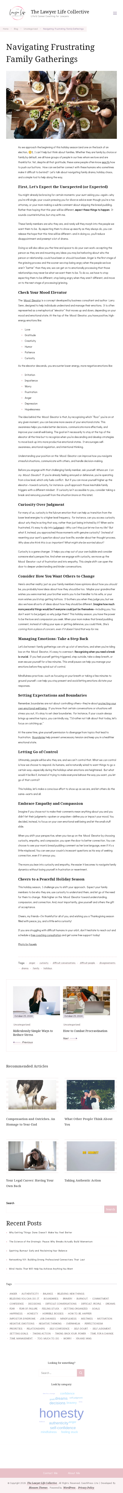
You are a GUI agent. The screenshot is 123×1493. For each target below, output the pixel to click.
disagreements (107, 962)
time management (21, 1338)
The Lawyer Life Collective (60, 12)
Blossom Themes (38, 1487)
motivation (104, 1318)
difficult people (87, 962)
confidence (17, 1303)
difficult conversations (64, 962)
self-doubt (81, 1328)
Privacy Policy (86, 1487)
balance (48, 1293)
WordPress (69, 1487)
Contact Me (50, 1473)
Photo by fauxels (27, 944)
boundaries (51, 1298)
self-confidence (60, 1328)
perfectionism (94, 1323)
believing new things (70, 1293)
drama (25, 968)
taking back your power (70, 1333)
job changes (48, 1318)
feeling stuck (50, 1308)
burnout (82, 1298)
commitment (100, 1298)
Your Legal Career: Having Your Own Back (30, 1183)
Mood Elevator (32, 300)
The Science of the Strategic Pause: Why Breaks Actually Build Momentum (51, 1241)
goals (96, 1308)
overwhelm (73, 1323)
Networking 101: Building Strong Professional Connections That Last (47, 1259)
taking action (41, 1333)
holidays (48, 968)
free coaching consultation (46, 935)
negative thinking (50, 1323)
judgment (58, 527)
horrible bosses (53, 1313)
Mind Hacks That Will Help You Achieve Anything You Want (41, 1268)
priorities (16, 1328)
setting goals (19, 1333)
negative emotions (22, 1323)
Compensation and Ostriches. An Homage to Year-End (30, 1121)
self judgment (102, 1328)
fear (12, 1308)
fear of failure (28, 1308)
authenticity (30, 1293)
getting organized (76, 1308)
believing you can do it (24, 1298)
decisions (34, 1303)
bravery (67, 1298)
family (36, 968)
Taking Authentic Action (82, 1180)
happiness (16, 1313)
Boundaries (38, 737)
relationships (36, 1328)
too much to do (48, 1338)
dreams (110, 1303)
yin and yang (84, 1338)
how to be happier (80, 1313)
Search (10, 1203)
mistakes (87, 1318)
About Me (74, 1473)
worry (67, 1338)
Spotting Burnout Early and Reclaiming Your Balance (38, 1250)
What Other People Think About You (88, 1121)
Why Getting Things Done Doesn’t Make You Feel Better (40, 1232)
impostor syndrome (22, 1318)
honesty (32, 1313)
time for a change (101, 1333)
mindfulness (68, 1318)
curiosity (44, 962)
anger (32, 962)
